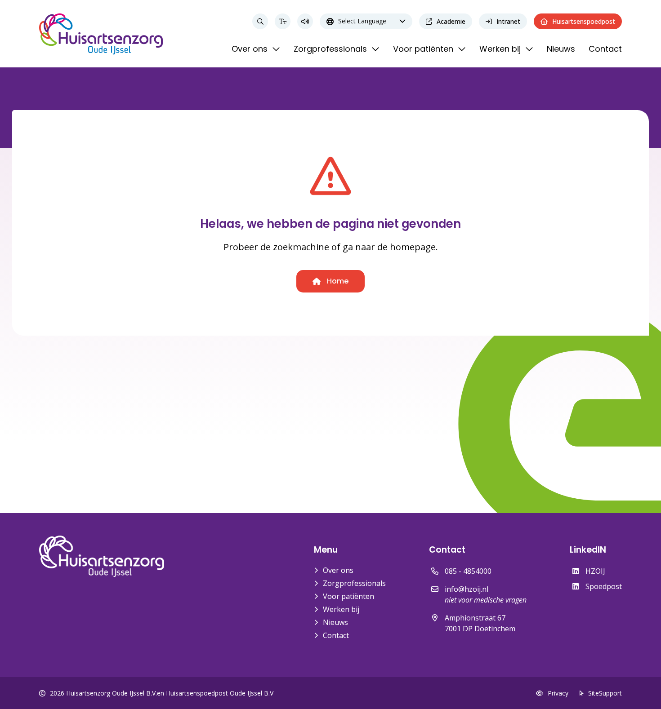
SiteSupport (605, 693)
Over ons (338, 570)
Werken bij (341, 609)
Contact (336, 635)
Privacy (558, 693)
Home (336, 281)
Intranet (508, 21)
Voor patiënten (348, 596)
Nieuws (335, 622)
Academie (451, 21)
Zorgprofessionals (354, 583)
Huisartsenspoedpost (583, 21)
